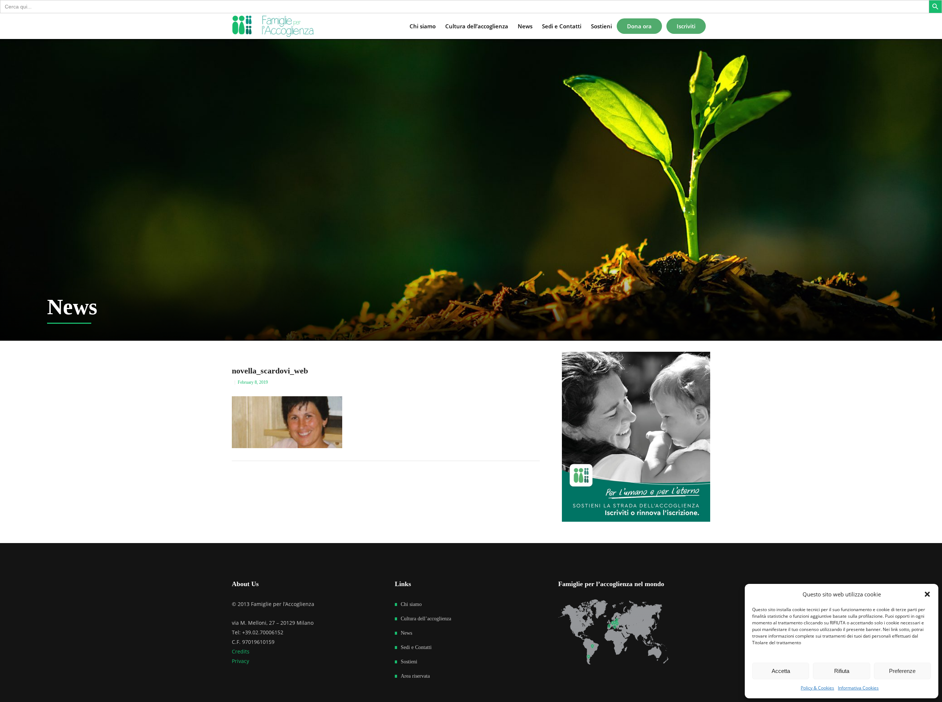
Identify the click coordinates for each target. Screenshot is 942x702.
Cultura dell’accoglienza (426, 618)
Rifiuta (841, 671)
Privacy (240, 660)
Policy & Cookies (817, 688)
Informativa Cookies (858, 688)
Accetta (781, 671)
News (406, 633)
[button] (927, 594)
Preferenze (902, 671)
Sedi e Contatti (416, 647)
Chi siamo (411, 604)
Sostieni (409, 661)
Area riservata (415, 676)
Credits (240, 651)
